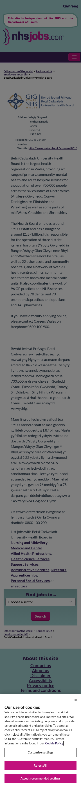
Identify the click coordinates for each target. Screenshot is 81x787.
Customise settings (40, 752)
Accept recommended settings (40, 778)
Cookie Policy (54, 743)
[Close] (76, 700)
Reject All (40, 765)
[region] (40, 740)
